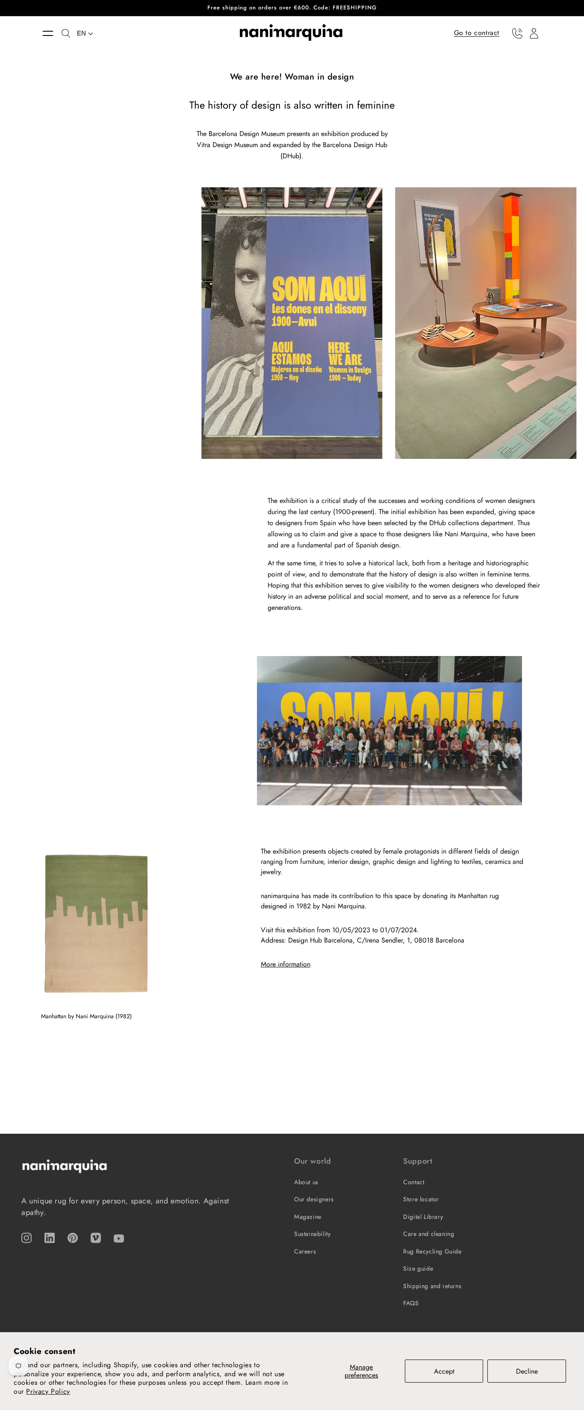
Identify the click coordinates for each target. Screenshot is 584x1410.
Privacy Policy (48, 1391)
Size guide (418, 1268)
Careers (305, 1251)
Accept (444, 1371)
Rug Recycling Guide (432, 1251)
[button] (52, 33)
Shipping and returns (432, 1286)
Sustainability (312, 1234)
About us (306, 1182)
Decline (527, 1371)
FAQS (411, 1303)
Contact (413, 1182)
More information (285, 964)
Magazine (307, 1216)
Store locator (421, 1199)
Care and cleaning (428, 1234)
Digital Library (423, 1216)
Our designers (314, 1199)
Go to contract (476, 33)
